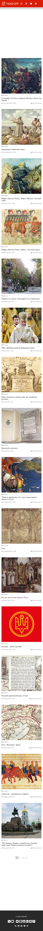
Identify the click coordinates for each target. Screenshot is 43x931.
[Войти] (27, 926)
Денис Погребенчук (36, 698)
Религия (5, 840)
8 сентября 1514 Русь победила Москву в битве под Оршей (21, 99)
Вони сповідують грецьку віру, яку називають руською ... (19, 398)
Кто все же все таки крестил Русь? (15, 597)
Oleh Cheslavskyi (37, 103)
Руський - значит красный (12, 647)
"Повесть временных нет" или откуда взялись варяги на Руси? (19, 498)
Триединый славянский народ (13, 149)
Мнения (28, 4)
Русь (3, 548)
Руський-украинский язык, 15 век (15, 696)
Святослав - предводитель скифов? (15, 794)
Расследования (37, 4)
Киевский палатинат (10, 448)
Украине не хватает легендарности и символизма (21, 299)
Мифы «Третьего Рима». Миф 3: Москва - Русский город (21, 199)
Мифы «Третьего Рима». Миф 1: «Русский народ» (21, 250)
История (5, 95)
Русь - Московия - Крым (11, 745)
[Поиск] (15, 926)
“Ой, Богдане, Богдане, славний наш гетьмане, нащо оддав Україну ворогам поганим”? (20, 844)
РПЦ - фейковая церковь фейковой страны (18, 348)
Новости (23, 4)
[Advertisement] (21, 33)
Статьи (33, 4)
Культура (5, 296)
